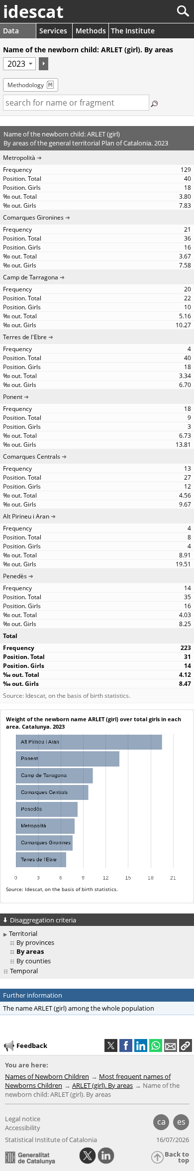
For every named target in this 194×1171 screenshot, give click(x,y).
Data (11, 30)
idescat (33, 11)
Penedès (15, 576)
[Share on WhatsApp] (155, 1045)
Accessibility (22, 1127)
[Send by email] (170, 1045)
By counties (33, 960)
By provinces (35, 942)
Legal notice (22, 1118)
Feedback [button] (31, 1045)
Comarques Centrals (31, 456)
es (181, 1121)
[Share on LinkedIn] (140, 1045)
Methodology (25, 85)
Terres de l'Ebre (25, 337)
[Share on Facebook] (125, 1045)
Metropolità (19, 157)
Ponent (12, 396)
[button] (185, 1045)
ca (161, 1121)
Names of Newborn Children (47, 1076)
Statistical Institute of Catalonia (51, 1139)
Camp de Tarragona (30, 277)
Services (53, 30)
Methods (91, 30)
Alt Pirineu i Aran (26, 516)
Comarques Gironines (33, 217)
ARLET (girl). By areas (102, 1085)
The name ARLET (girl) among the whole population (78, 1008)
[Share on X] (110, 1045)
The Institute (133, 30)
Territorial (23, 933)
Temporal (24, 970)
